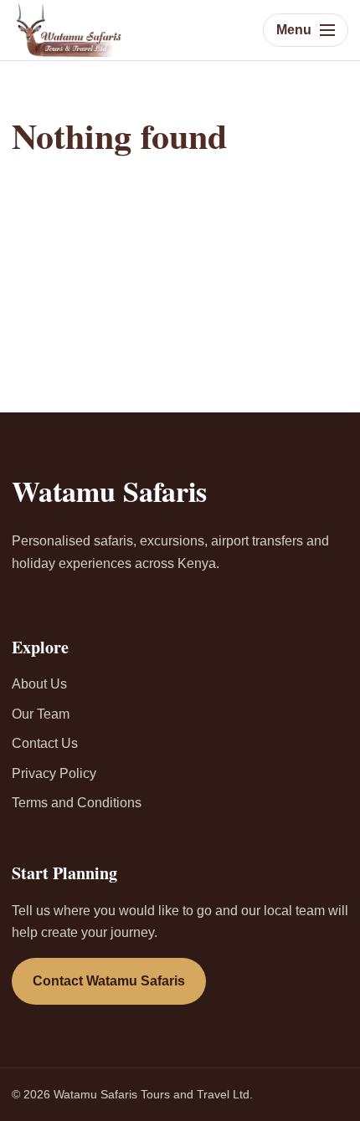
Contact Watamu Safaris (109, 981)
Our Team (40, 714)
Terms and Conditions (76, 803)
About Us (39, 684)
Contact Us (45, 743)
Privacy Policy (54, 773)
